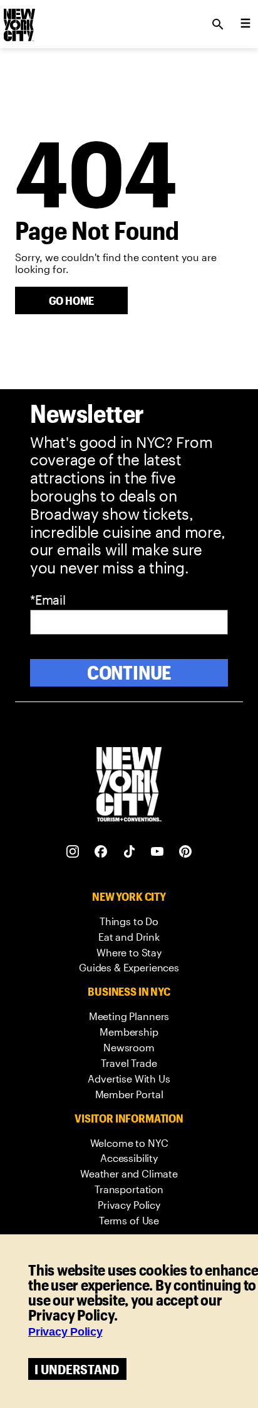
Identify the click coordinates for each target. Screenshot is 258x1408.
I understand (76, 1369)
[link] (129, 922)
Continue (129, 672)
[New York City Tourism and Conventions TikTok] (129, 852)
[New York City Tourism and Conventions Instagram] (73, 852)
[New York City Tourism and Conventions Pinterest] (186, 852)
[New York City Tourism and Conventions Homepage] (129, 785)
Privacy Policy (65, 1332)
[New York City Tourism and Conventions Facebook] (101, 852)
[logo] (18, 20)
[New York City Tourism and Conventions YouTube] (157, 852)
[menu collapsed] (245, 24)
